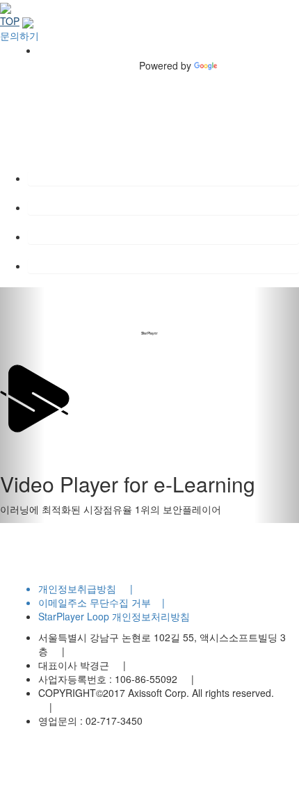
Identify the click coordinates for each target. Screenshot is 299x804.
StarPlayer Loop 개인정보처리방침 (114, 616)
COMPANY (52, 178)
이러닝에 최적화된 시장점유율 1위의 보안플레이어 (110, 509)
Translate (240, 65)
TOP (9, 21)
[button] (22, 405)
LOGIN (43, 266)
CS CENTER (56, 236)
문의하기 (19, 35)
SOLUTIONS (57, 207)
